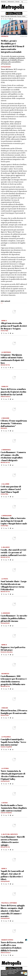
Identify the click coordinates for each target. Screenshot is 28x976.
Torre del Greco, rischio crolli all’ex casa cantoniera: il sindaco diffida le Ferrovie (12, 946)
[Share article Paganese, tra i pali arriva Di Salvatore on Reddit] (13, 654)
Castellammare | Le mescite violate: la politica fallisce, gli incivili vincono (14, 618)
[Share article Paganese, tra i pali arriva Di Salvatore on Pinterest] (8, 654)
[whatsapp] (10, 19)
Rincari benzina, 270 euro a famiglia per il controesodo (14, 712)
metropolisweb (5, 623)
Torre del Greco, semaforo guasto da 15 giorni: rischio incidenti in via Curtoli (13, 392)
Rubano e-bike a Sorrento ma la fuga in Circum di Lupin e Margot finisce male (14, 521)
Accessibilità (4, 974)
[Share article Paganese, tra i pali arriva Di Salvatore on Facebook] (2, 654)
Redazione (3, 1)
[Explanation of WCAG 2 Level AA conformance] (24, 973)
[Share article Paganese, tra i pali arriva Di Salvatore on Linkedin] (6, 654)
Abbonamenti (11, 1)
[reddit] (12, 19)
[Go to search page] (22, 1)
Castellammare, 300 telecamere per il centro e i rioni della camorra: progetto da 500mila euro (13, 680)
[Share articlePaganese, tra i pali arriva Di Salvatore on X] (4, 654)
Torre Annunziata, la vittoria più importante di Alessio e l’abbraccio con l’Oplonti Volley (13, 775)
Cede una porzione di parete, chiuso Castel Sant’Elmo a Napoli (11, 489)
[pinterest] (8, 19)
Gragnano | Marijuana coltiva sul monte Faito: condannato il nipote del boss (12, 358)
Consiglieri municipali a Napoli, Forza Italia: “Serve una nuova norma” (13, 742)
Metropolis (4, 428)
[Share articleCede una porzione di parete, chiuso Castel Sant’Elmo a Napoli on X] (4, 496)
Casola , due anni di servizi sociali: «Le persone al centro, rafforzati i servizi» (14, 552)
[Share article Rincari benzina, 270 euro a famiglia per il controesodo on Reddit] (13, 718)
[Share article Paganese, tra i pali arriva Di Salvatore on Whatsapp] (10, 654)
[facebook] (2, 19)
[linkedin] (6, 19)
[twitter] (4, 19)
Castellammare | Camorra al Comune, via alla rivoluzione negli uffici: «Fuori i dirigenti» (13, 456)
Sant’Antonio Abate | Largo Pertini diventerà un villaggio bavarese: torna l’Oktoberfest (13, 585)
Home (2, 16)
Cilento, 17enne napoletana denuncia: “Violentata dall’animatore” (14, 423)
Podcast (19, 16)
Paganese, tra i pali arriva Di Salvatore (13, 648)
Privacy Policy (11, 973)
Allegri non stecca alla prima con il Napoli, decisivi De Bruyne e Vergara (14, 326)
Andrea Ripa (4, 330)
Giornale (17, 1)
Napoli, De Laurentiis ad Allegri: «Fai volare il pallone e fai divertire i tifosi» (12, 875)
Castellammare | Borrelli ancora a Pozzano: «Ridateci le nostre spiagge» (13, 840)
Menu (23, 16)
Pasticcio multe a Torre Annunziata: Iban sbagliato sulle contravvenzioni (14, 808)
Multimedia (13, 16)
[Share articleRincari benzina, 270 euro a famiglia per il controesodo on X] (4, 718)
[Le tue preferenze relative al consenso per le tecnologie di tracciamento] (25, 974)
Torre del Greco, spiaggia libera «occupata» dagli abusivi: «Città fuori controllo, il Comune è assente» (13, 911)
